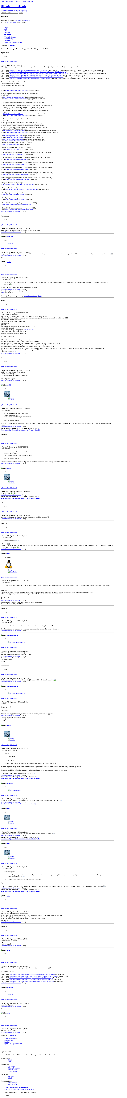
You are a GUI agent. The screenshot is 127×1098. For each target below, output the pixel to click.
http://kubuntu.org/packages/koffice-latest (15, 164)
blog (3, 292)
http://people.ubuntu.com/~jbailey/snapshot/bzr (17, 204)
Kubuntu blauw (12, 1084)
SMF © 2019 (17, 1089)
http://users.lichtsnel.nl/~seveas (14, 149)
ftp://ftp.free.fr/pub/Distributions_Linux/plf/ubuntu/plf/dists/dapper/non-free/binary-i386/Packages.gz (38, 73)
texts (9, 1061)
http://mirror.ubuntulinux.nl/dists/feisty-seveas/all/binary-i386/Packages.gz (31, 978)
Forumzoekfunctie (25, 804)
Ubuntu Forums (12, 1069)
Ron (8, 553)
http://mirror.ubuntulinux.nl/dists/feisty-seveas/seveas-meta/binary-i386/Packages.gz (33, 976)
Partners (30, 1)
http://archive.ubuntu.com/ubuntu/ (13, 114)
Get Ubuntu (11, 1066)
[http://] (10, 243)
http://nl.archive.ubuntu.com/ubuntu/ (16, 90)
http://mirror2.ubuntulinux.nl (11, 144)
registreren (26, 20)
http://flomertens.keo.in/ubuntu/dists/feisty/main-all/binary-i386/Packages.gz (31, 981)
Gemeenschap (19, 1)
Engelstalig (24, 10)
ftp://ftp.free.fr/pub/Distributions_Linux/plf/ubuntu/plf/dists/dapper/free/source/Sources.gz (35, 75)
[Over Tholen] (12, 572)
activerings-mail (11, 22)
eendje (9, 262)
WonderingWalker (13, 635)
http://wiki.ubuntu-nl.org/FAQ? (33, 296)
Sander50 (10, 783)
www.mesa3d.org (28, 330)
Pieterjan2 (10, 236)
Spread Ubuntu (12, 1071)
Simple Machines (28, 1089)
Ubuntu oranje (12, 1083)
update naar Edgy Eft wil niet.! (9, 61)
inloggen (18, 20)
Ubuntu (3, 1)
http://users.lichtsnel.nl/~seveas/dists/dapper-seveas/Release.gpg (28, 70)
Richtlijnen (35, 804)
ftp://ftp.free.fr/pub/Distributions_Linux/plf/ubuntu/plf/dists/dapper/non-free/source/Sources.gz (36, 77)
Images (10, 1060)
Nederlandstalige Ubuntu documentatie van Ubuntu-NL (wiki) (20, 430)
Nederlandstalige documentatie (10, 804)
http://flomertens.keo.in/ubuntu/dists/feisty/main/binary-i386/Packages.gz (30, 979)
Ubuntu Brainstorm (14, 1068)
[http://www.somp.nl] (14, 790)
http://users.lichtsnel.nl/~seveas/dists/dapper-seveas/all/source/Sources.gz (30, 78)
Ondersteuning (10, 1)
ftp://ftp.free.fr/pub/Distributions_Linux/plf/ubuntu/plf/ (19, 184)
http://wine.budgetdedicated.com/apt (13, 194)
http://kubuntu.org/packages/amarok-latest (15, 174)
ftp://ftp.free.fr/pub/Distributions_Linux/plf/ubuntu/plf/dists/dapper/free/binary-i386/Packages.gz (37, 72)
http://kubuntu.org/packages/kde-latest (14, 154)
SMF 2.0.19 (8, 1089)
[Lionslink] (11, 399)
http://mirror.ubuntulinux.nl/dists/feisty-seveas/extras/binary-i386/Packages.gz (32, 974)
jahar (8, 896)
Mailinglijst (17, 10)
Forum (11, 10)
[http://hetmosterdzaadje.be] (16, 642)
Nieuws (25, 1)
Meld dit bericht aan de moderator (11, 211)
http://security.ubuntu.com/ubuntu (13, 136)
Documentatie (5, 10)
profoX (9, 385)
